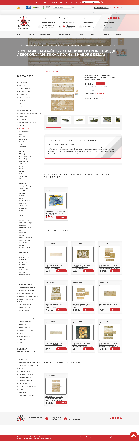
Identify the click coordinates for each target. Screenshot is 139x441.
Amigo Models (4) (24, 247)
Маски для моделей (25, 285)
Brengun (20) (23, 183)
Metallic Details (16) (25, 223)
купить (102, 83)
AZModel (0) (22, 163)
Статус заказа (23, 360)
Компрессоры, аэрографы (27, 122)
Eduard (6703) (23, 139)
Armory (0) (22, 225)
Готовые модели (24, 91)
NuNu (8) (21, 235)
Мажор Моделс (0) (24, 240)
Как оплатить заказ (25, 380)
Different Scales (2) (25, 200)
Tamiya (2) (22, 136)
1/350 (47, 45)
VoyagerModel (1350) (25, 156)
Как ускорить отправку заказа (29, 365)
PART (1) (21, 215)
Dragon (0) (22, 151)
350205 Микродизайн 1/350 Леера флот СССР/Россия (54, 344)
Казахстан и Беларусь (26, 371)
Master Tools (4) (24, 269)
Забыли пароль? (68, 27)
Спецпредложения (46, 35)
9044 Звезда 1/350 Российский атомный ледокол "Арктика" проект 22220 (55, 213)
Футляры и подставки (26, 293)
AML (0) (21, 166)
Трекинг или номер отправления (30, 363)
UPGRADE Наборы (24, 94)
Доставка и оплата (64, 35)
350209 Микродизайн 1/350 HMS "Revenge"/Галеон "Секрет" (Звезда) (81, 266)
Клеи (20, 103)
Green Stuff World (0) (26, 228)
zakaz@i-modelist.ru (48, 22)
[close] (101, 2)
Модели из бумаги (25, 325)
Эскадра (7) (22, 272)
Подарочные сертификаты (27, 330)
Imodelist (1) (23, 242)
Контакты (80, 35)
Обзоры (21, 389)
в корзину (63, 217)
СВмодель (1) (23, 245)
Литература (22, 119)
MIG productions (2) (25, 131)
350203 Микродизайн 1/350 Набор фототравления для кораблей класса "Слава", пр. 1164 (108, 345)
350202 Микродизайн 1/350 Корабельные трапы (108, 305)
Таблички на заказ (25, 322)
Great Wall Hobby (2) (25, 161)
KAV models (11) (24, 191)
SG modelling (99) (24, 188)
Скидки (21, 357)
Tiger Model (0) (23, 218)
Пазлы (21, 342)
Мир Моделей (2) (24, 220)
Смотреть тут (91, 2)
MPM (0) (21, 178)
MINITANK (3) (22, 260)
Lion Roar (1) (23, 159)
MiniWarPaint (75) (24, 250)
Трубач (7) (22, 181)
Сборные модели (24, 88)
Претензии (106, 35)
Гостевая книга (24, 392)
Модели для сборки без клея (28, 296)
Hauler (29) (22, 230)
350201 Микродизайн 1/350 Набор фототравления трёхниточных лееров (54, 266)
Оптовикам (93, 35)
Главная (19, 35)
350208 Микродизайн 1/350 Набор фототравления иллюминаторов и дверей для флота (82, 345)
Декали (21, 125)
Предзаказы (23, 82)
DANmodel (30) (23, 205)
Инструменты (23, 116)
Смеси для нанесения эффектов (30, 113)
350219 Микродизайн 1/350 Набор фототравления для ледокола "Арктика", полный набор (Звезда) (54, 399)
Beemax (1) (22, 265)
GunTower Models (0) (25, 237)
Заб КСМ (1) (22, 196)
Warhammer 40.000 (25, 313)
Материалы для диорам (26, 291)
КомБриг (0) (22, 203)
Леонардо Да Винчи (25, 304)
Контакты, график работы (27, 395)
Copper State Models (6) (26, 274)
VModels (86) (23, 208)
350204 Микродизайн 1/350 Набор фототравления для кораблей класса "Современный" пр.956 (54, 306)
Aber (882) (22, 134)
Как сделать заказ (25, 377)
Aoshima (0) (22, 232)
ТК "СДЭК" (22, 368)
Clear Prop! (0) (23, 252)
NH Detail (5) (22, 210)
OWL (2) (21, 168)
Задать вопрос (88, 22)
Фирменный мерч (24, 336)
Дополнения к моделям (27, 288)
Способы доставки (25, 383)
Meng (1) (21, 255)
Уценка (21, 333)
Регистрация (71, 26)
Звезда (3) (22, 154)
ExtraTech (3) (23, 213)
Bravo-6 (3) (22, 267)
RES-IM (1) (21, 171)
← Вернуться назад (51, 71)
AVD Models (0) (23, 262)
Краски (21, 106)
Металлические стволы (27, 279)
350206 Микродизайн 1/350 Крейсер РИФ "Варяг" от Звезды (81, 305)
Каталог (31, 35)
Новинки (22, 85)
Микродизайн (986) (25, 186)
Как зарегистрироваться (27, 374)
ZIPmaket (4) (22, 198)
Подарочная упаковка (26, 316)
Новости (119, 35)
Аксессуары (23, 339)
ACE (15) (21, 144)
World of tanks (24, 310)
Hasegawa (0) (23, 146)
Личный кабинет (68, 22)
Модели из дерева (25, 327)
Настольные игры (24, 307)
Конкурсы (22, 100)
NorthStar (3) (23, 176)
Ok (120, 438)
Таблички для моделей (26, 319)
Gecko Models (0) (24, 257)
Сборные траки (23, 282)
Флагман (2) (22, 193)
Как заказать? (109, 22)
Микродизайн (39, 45)
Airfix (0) (21, 173)
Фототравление (29, 45)
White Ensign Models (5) (26, 149)
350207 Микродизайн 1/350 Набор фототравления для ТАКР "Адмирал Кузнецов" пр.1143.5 (109, 266)
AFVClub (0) (22, 141)
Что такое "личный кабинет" (28, 386)
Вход (64, 26)
